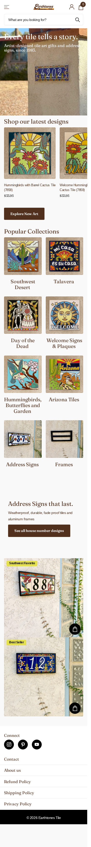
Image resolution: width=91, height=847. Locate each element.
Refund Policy (17, 781)
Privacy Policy (18, 803)
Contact (11, 759)
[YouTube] (37, 744)
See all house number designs (39, 530)
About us (12, 770)
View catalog (7, 7)
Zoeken (77, 19)
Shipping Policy (19, 792)
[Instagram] (9, 744)
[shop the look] (75, 629)
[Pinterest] (23, 744)
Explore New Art (24, 213)
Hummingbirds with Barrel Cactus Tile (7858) (30, 187)
